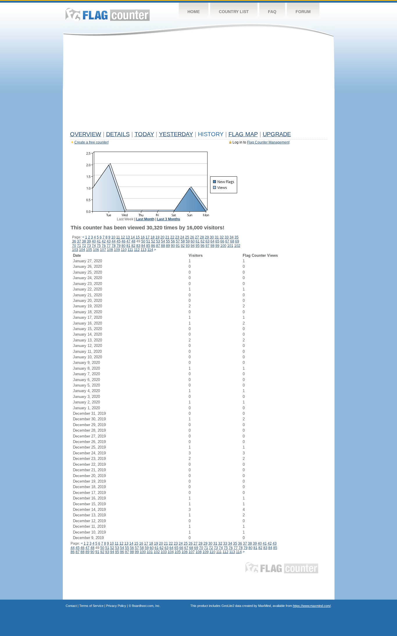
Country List (234, 11)
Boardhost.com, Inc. (146, 605)
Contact (71, 605)
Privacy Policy (116, 605)
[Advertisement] (198, 85)
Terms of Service (91, 605)
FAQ (272, 11)
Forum (303, 11)
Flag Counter (107, 14)
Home (193, 11)
